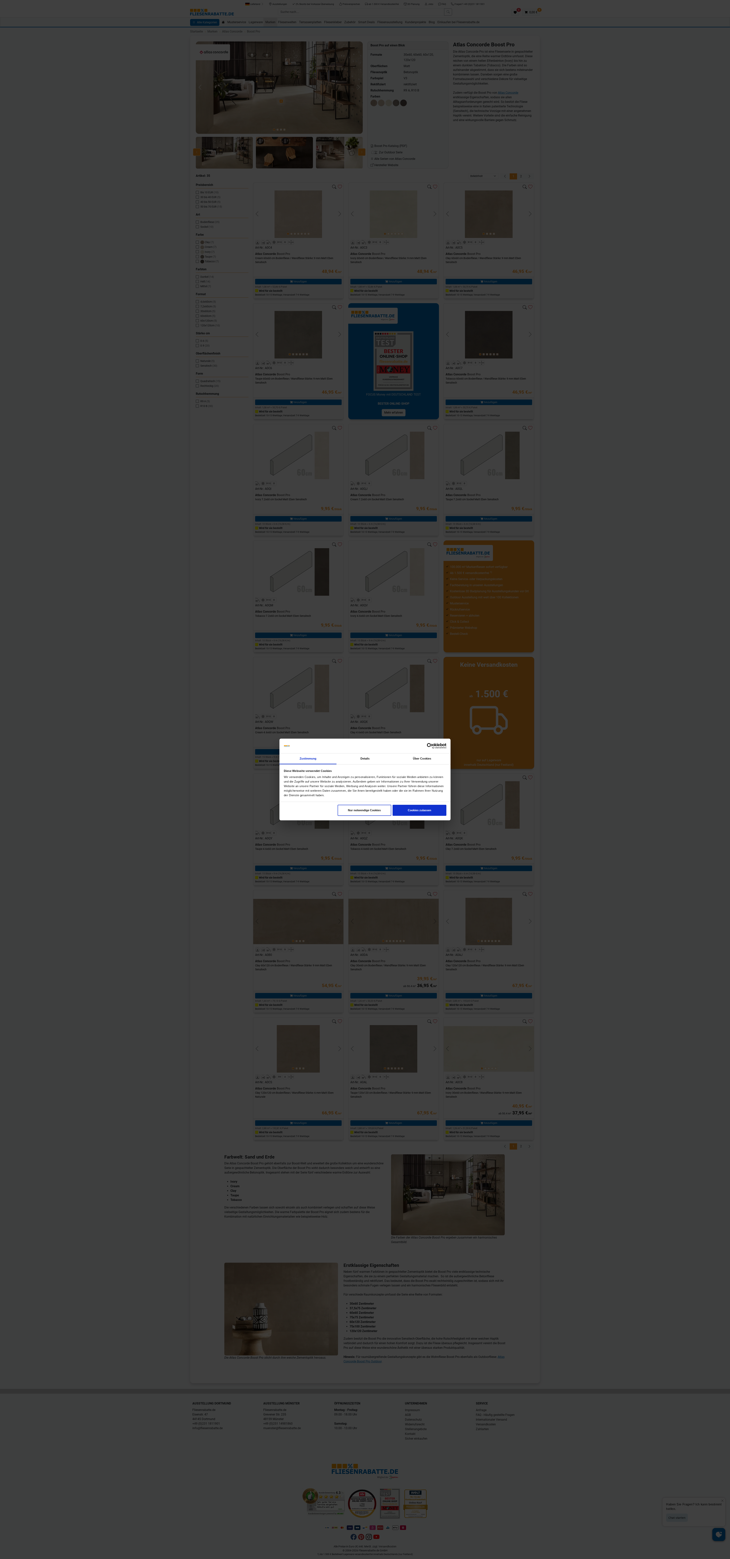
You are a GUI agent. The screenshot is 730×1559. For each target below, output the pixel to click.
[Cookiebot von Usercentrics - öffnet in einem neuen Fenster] (429, 746)
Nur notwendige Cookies (364, 810)
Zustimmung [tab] (308, 758)
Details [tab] (365, 758)
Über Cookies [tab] (422, 758)
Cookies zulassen (419, 810)
